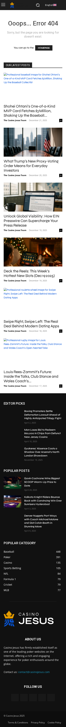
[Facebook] (23, 697)
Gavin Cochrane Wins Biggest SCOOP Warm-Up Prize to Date (42, 482)
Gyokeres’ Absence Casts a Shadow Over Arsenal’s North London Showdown (41, 452)
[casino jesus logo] (19, 5)
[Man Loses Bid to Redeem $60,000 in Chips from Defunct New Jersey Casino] (12, 434)
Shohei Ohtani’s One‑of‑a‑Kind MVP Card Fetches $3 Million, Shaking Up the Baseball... (29, 111)
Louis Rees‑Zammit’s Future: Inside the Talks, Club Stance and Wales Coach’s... (31, 376)
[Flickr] (32, 697)
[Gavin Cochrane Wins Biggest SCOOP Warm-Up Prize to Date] (12, 483)
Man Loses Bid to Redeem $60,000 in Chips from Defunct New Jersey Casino (42, 433)
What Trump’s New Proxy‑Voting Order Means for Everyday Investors (31, 166)
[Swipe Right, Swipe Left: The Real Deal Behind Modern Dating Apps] (33, 302)
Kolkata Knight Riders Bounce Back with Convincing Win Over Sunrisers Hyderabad (43, 500)
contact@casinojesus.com (34, 672)
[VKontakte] (51, 697)
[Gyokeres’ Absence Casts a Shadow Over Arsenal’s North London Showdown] (12, 453)
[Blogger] (15, 697)
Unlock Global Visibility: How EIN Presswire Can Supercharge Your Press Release (31, 221)
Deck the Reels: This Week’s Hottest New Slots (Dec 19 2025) (29, 273)
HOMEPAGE (44, 48)
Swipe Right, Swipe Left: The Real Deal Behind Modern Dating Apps (31, 323)
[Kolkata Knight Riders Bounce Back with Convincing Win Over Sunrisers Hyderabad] (12, 501)
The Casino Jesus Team (15, 120)
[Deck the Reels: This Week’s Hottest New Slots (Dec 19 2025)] (33, 252)
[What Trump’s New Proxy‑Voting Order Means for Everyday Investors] (33, 142)
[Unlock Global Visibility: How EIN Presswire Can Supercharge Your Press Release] (33, 197)
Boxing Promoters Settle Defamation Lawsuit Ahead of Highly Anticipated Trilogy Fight (42, 415)
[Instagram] (42, 697)
